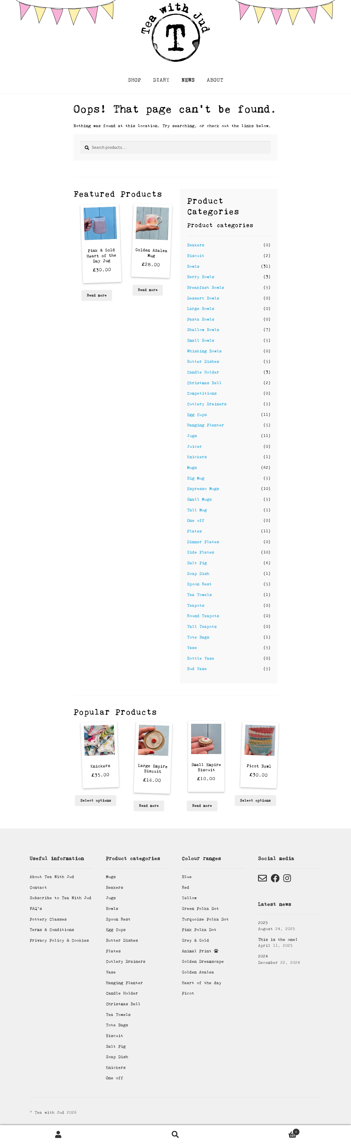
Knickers (197, 457)
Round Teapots (203, 616)
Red (185, 887)
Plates (194, 531)
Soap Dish (198, 573)
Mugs (192, 467)
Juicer (194, 446)
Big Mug (195, 478)
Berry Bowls (200, 277)
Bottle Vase (200, 658)
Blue (187, 877)
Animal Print (198, 951)
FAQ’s (36, 908)
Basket (265, 1130)
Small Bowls (200, 340)
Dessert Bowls (203, 298)
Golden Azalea (198, 972)
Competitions (202, 393)
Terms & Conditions (52, 929)
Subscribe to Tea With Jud (60, 898)
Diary (161, 80)
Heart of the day (201, 983)
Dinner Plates (203, 542)
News (188, 80)
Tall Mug (197, 510)
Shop (134, 80)
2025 (263, 923)
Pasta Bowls (200, 319)
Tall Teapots (202, 626)
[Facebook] (275, 880)
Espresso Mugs (203, 488)
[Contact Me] (262, 880)
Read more (97, 295)
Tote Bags (198, 637)
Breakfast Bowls (205, 287)
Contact (38, 887)
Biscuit (195, 256)
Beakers (195, 245)
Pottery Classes (48, 919)
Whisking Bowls (204, 351)
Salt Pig (197, 563)
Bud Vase (197, 669)
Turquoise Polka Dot (205, 919)
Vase (192, 647)
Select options (95, 800)
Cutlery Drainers (207, 404)
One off (195, 520)
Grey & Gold (195, 940)
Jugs (192, 436)
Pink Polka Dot (199, 929)
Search (175, 1134)
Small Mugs (199, 499)
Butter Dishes (203, 361)
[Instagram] (287, 880)
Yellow (189, 898)
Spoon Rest (199, 584)
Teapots (195, 605)
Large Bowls (200, 308)
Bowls (193, 266)
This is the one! (278, 939)
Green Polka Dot (200, 908)
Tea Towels (199, 595)
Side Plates (200, 552)
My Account (58, 1134)
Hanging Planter (205, 425)
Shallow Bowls (203, 330)
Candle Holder (203, 372)
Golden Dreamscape (203, 961)
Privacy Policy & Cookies (59, 940)
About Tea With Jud (52, 877)
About (215, 80)
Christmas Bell (204, 383)
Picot (188, 993)
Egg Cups (197, 414)
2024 (263, 956)
